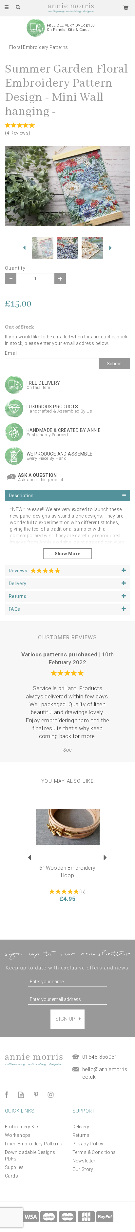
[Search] (18, 7)
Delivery (80, 1126)
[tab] (67, 495)
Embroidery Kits (22, 1126)
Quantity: (16, 268)
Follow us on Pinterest (36, 1095)
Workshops (18, 1135)
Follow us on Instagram (51, 1095)
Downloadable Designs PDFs (30, 1155)
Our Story (82, 1169)
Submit (114, 363)
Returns (80, 1135)
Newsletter (83, 1160)
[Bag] (125, 7)
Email (12, 353)
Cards (11, 1176)
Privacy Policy (88, 1143)
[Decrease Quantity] (10, 278)
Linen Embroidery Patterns (34, 1143)
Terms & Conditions (94, 1152)
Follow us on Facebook (6, 1095)
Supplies (14, 1167)
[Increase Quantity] (60, 278)
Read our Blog (21, 1095)
